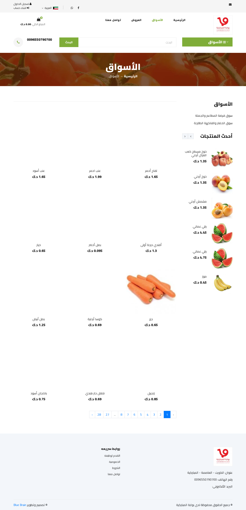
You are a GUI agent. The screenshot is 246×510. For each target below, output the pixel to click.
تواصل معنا (113, 19)
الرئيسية (179, 19)
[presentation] (191, 136)
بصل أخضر (95, 245)
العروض (136, 19)
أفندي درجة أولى (151, 245)
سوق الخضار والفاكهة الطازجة (213, 123)
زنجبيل (151, 393)
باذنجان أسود (39, 393)
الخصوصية (114, 461)
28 (99, 414)
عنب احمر (95, 171)
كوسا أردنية (95, 319)
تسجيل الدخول (21, 4)
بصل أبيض (38, 319)
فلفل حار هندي (95, 393)
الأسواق (157, 19)
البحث (69, 42)
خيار (39, 245)
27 (107, 414)
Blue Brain (19, 505)
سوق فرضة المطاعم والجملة (214, 115)
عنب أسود (38, 171)
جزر (151, 319)
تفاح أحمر (151, 171)
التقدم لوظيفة (112, 455)
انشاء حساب (20, 8)
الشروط (116, 467)
